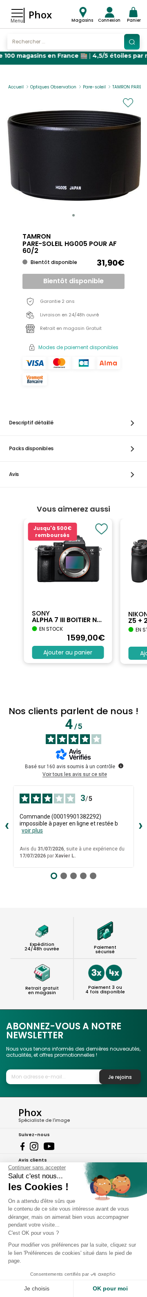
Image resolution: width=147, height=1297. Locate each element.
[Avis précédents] (6, 826)
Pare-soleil (94, 87)
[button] (73, 215)
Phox (40, 14)
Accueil (16, 87)
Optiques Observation (53, 87)
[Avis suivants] (140, 826)
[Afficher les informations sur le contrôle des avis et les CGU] (121, 765)
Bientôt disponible (73, 281)
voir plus (32, 830)
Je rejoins (120, 1077)
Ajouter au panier (67, 652)
